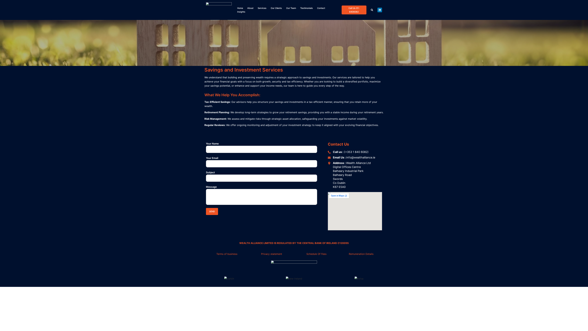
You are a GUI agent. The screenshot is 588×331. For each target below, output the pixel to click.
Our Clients (276, 8)
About (250, 8)
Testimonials (306, 8)
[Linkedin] (379, 10)
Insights (241, 11)
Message (211, 186)
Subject (210, 172)
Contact (321, 8)
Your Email (212, 158)
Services (262, 8)
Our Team (291, 8)
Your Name (212, 143)
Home (240, 8)
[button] (372, 10)
